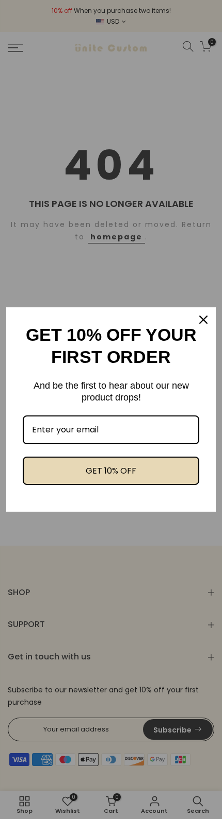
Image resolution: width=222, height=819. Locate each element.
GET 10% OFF (111, 471)
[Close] (203, 319)
